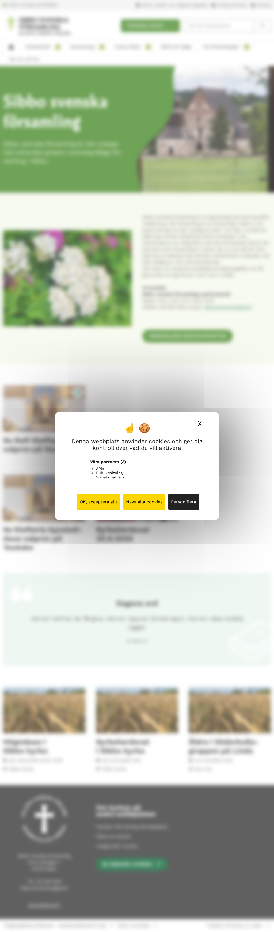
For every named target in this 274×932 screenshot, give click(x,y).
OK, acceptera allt (98, 501)
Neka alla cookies (144, 501)
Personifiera (183, 501)
